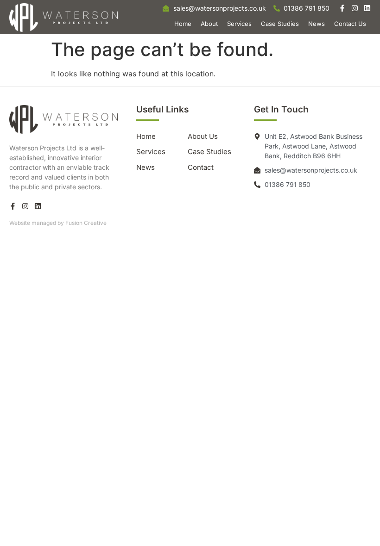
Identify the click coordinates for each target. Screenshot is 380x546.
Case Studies (280, 23)
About (209, 23)
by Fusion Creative (82, 222)
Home (182, 23)
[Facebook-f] (342, 8)
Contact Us (350, 23)
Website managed (32, 222)
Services (239, 23)
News (316, 23)
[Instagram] (354, 8)
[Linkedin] (367, 8)
